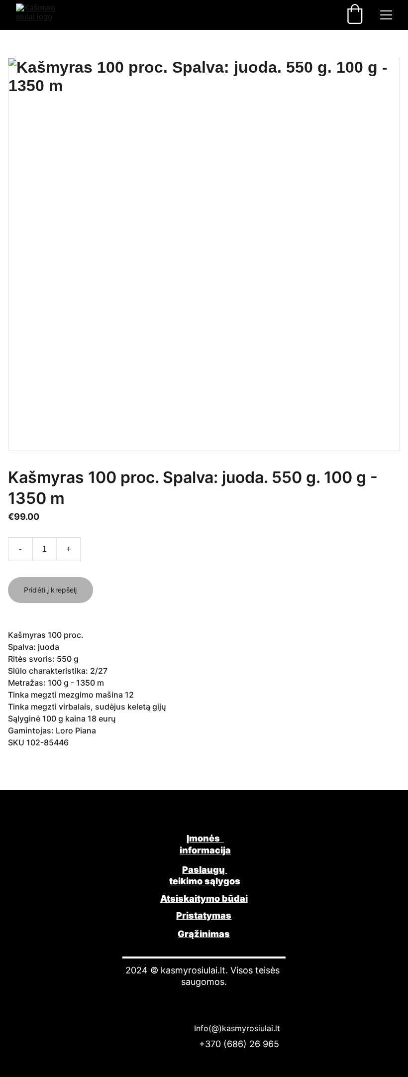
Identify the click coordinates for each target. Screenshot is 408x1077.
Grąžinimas (204, 934)
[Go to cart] (354, 14)
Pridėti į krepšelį (50, 590)
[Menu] (386, 14)
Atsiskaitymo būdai (204, 898)
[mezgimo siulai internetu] (204, 816)
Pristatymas (203, 915)
